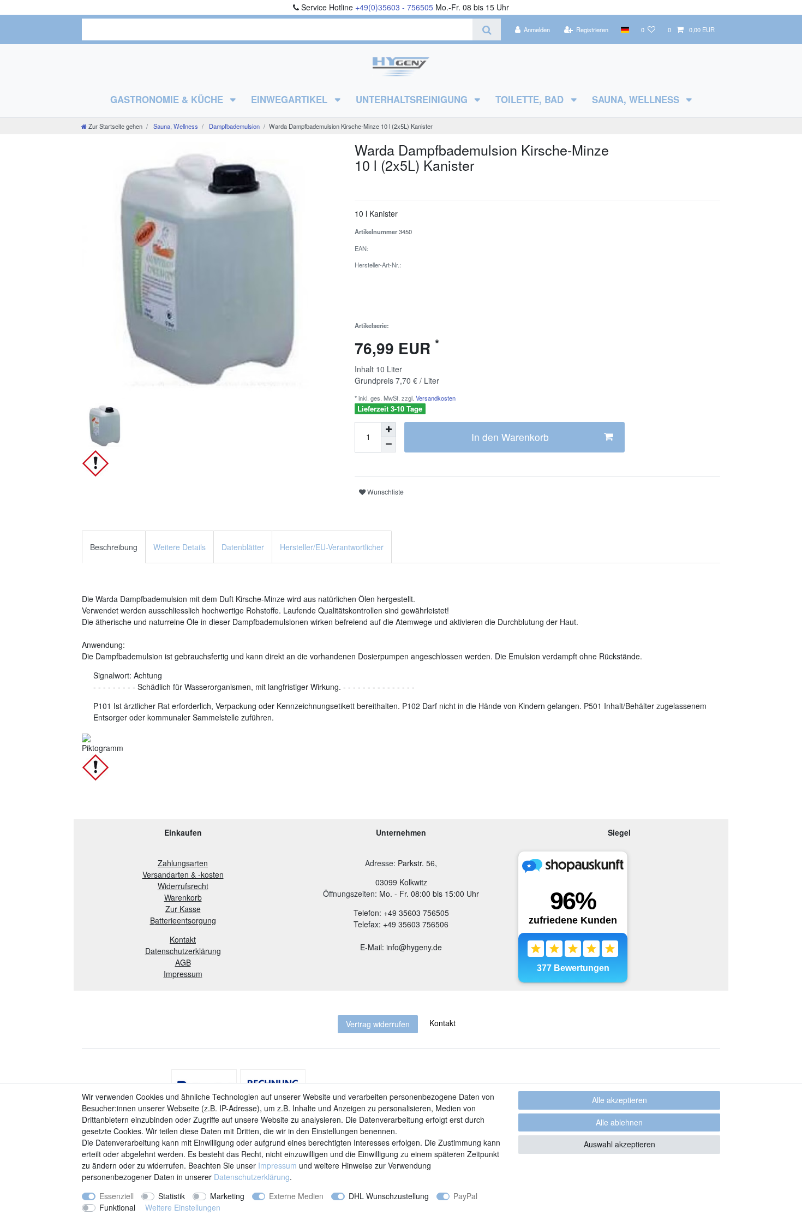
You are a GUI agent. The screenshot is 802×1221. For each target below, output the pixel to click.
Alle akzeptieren (619, 1099)
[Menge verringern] (388, 444)
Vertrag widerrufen (378, 1024)
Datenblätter (243, 546)
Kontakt (442, 1022)
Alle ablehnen (619, 1122)
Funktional (117, 1207)
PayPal (465, 1195)
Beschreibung (113, 546)
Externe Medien (296, 1195)
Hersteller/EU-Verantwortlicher (332, 546)
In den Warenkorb (510, 437)
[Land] (624, 29)
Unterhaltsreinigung (413, 99)
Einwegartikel (290, 99)
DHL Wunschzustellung (389, 1195)
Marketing (227, 1195)
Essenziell (116, 1195)
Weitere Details (179, 546)
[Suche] (486, 29)
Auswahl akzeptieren (619, 1144)
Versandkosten (435, 398)
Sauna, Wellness (637, 99)
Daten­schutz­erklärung (252, 1176)
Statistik (171, 1195)
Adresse (379, 862)
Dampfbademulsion (233, 126)
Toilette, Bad (530, 99)
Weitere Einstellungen (182, 1207)
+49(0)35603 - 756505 (394, 7)
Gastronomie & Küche (168, 99)
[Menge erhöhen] (388, 429)
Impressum (277, 1165)
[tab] (114, 547)
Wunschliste (385, 491)
